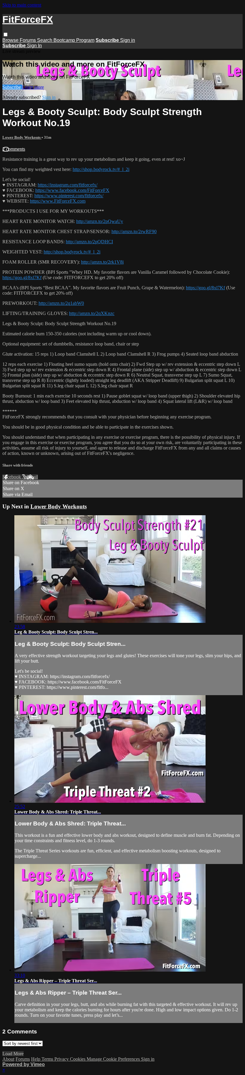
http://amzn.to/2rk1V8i (102, 261)
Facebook (12, 476)
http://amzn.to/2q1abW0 (61, 303)
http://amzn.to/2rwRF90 (134, 231)
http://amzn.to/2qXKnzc (91, 313)
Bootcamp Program (73, 40)
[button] (5, 34)
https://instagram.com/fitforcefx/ (67, 184)
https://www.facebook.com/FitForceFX (72, 190)
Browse (11, 40)
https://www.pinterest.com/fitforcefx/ (68, 195)
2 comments (13, 149)
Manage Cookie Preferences (114, 1059)
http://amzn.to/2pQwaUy (99, 221)
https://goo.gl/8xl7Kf (22, 277)
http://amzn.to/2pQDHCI (89, 241)
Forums (28, 40)
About (8, 1059)
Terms (48, 1059)
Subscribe (12, 87)
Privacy (62, 1059)
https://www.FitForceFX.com (57, 201)
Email (32, 476)
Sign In (34, 45)
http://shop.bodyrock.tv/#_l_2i (101, 169)
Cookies (78, 1059)
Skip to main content (21, 4)
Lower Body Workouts (22, 137)
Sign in (127, 40)
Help (36, 1059)
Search (45, 40)
